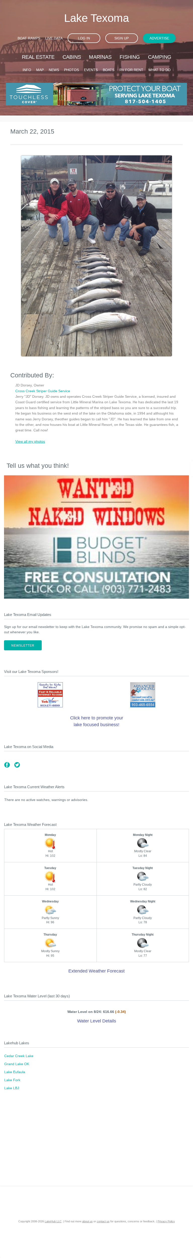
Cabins (72, 57)
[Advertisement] (96, 1143)
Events (91, 70)
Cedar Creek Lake (18, 1056)
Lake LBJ (11, 1088)
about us (87, 1221)
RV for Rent (131, 70)
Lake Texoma (96, 18)
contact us (103, 1221)
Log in (84, 38)
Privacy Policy (166, 1221)
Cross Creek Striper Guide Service (42, 391)
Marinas (100, 57)
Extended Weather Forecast (96, 971)
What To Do (159, 70)
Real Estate (38, 57)
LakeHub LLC (53, 1221)
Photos (71, 70)
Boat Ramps (29, 38)
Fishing (130, 57)
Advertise (159, 38)
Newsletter (22, 645)
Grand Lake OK (16, 1064)
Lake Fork (12, 1080)
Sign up (121, 38)
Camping (159, 57)
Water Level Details (96, 1020)
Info (27, 70)
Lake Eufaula (14, 1072)
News (54, 70)
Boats (108, 70)
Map (40, 70)
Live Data (54, 38)
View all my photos (30, 441)
